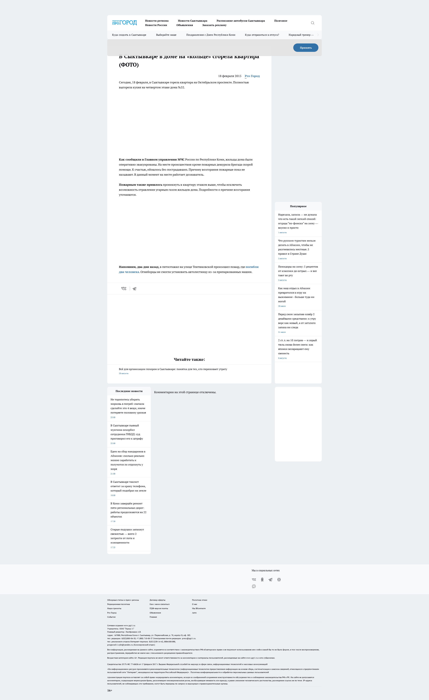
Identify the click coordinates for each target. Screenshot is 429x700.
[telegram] (135, 288)
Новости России (156, 25)
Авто (194, 612)
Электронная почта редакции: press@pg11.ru (174, 638)
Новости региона (157, 20)
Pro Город (252, 76)
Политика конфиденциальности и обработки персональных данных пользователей (230, 672)
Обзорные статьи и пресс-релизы (123, 600)
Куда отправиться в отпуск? (262, 34)
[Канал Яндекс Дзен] (279, 579)
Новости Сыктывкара (192, 20)
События (111, 617)
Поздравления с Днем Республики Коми (210, 34)
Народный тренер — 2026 (304, 34)
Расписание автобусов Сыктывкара (241, 20)
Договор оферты (157, 600)
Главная (153, 617)
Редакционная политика (118, 604)
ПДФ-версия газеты (159, 608)
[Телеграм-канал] (270, 579)
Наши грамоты (114, 608)
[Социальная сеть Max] (254, 586)
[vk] (124, 288)
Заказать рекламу (214, 25)
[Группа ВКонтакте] (254, 579)
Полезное (280, 20)
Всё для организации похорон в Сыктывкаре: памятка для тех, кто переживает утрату (173, 371)
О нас (194, 604)
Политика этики (199, 600)
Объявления (184, 25)
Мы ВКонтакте (199, 608)
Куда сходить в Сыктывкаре (129, 34)
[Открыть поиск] (312, 22)
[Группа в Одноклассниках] (262, 579)
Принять (306, 47)
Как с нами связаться (159, 604)
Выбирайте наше (166, 34)
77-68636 (134, 664)
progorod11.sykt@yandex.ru (120, 644)
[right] (318, 35)
